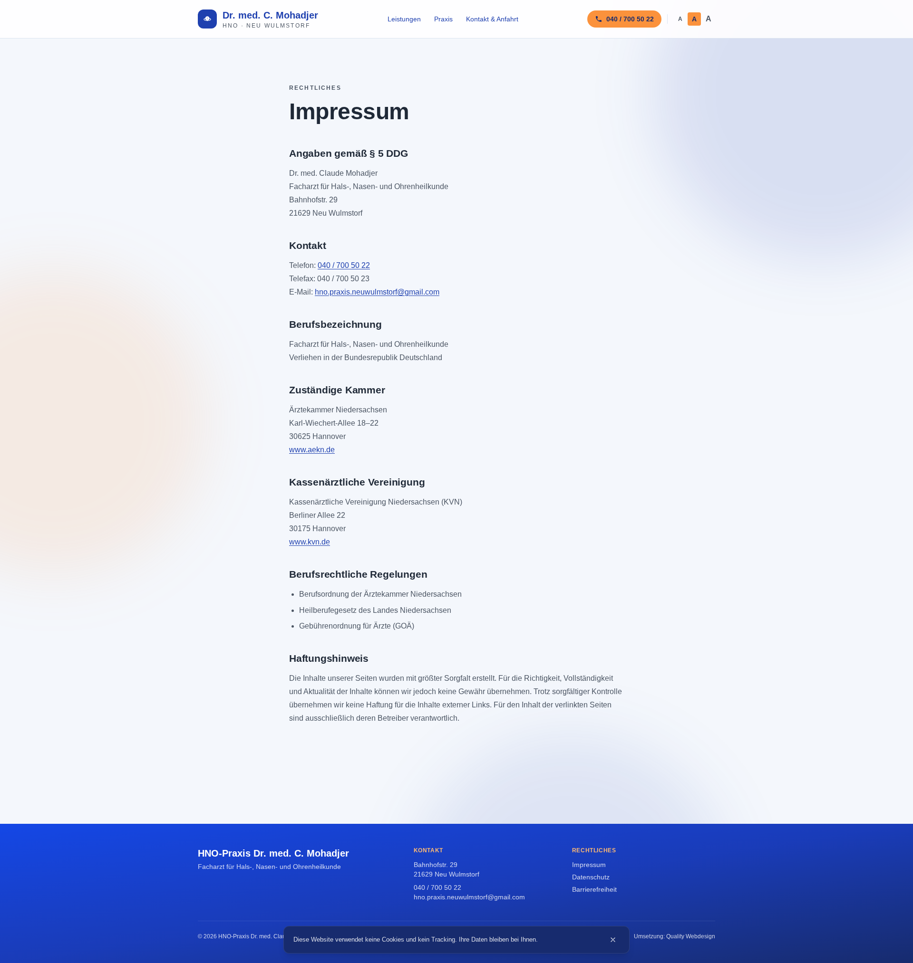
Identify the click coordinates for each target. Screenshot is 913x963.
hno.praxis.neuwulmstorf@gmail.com (377, 292)
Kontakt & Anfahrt (492, 19)
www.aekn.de (312, 450)
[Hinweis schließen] (613, 939)
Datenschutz (591, 877)
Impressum (589, 864)
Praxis (443, 19)
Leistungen (404, 19)
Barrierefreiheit (594, 889)
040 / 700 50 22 (344, 265)
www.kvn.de (309, 542)
